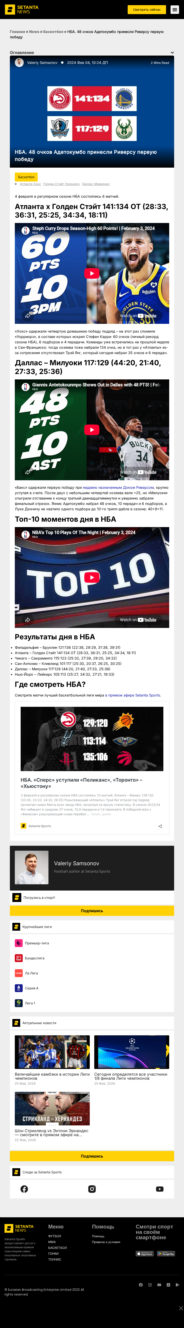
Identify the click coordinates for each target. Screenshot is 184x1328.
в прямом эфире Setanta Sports (132, 695)
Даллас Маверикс (96, 184)
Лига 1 (30, 1003)
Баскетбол (53, 31)
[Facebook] (141, 1285)
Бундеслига (34, 958)
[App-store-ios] (168, 1285)
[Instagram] (150, 1285)
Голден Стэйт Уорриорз (61, 184)
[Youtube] (159, 1285)
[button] (172, 52)
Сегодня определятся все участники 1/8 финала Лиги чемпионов (130, 1076)
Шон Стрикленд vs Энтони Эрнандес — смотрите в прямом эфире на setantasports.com (51, 1134)
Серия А (31, 988)
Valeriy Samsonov (42, 62)
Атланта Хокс (30, 184)
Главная (17, 31)
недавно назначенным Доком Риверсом (118, 487)
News (34, 31)
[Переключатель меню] (175, 9)
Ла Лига (31, 973)
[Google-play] (178, 1285)
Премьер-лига (37, 943)
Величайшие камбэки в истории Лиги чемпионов (52, 1076)
